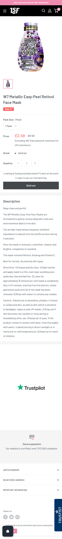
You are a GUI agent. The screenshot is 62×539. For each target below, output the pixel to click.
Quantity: (8, 163)
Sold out (31, 185)
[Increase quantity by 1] (35, 163)
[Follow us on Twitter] (11, 517)
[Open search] (43, 10)
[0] (56, 11)
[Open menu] (4, 11)
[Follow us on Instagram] (17, 517)
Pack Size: (12, 119)
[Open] (7, 531)
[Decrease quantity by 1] (18, 163)
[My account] (49, 10)
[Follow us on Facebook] (5, 517)
